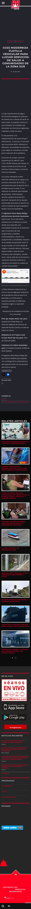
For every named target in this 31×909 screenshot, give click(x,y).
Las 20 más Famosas (9, 797)
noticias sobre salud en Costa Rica (15, 402)
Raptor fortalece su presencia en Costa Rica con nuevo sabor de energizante (14, 468)
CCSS (4, 399)
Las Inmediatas (7, 786)
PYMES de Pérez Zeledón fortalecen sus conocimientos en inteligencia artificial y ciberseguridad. (15, 495)
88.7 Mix (4, 791)
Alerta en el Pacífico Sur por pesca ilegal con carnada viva (15, 625)
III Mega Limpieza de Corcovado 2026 (10, 549)
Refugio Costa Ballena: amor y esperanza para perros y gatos (15, 574)
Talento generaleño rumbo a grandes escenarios (15, 600)
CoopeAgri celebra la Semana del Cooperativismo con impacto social (15, 651)
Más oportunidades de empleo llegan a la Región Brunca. (15, 442)
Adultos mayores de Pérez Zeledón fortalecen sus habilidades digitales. (13, 523)
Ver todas (5, 773)
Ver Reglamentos (15, 728)
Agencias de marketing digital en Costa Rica (15, 901)
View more (15, 431)
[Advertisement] (15, 21)
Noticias (11, 41)
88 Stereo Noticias (5, 285)
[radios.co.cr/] (12, 829)
